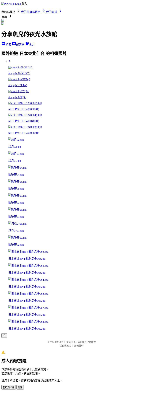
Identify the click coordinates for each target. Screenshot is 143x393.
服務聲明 (78, 345)
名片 (32, 44)
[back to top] (4, 335)
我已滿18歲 (8, 387)
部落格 (20, 44)
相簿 (9, 44)
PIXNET (59, 342)
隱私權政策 (65, 345)
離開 (20, 387)
